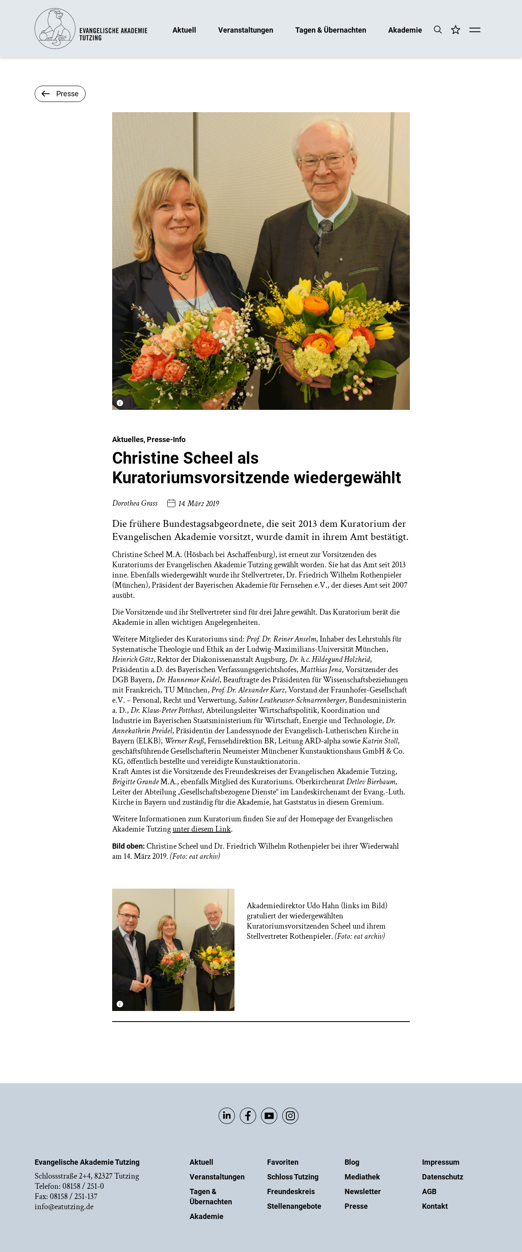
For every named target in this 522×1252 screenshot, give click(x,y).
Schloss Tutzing (293, 1176)
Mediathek (362, 1176)
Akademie (405, 29)
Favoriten (283, 1162)
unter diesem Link (202, 829)
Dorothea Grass (134, 503)
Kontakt (435, 1206)
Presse (356, 1206)
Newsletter (363, 1191)
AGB (429, 1191)
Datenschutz (442, 1176)
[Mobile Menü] (474, 31)
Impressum (441, 1162)
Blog (352, 1162)
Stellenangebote (294, 1206)
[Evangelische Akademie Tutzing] (91, 47)
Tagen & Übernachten (330, 29)
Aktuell (184, 29)
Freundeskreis (291, 1191)
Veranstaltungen (245, 29)
